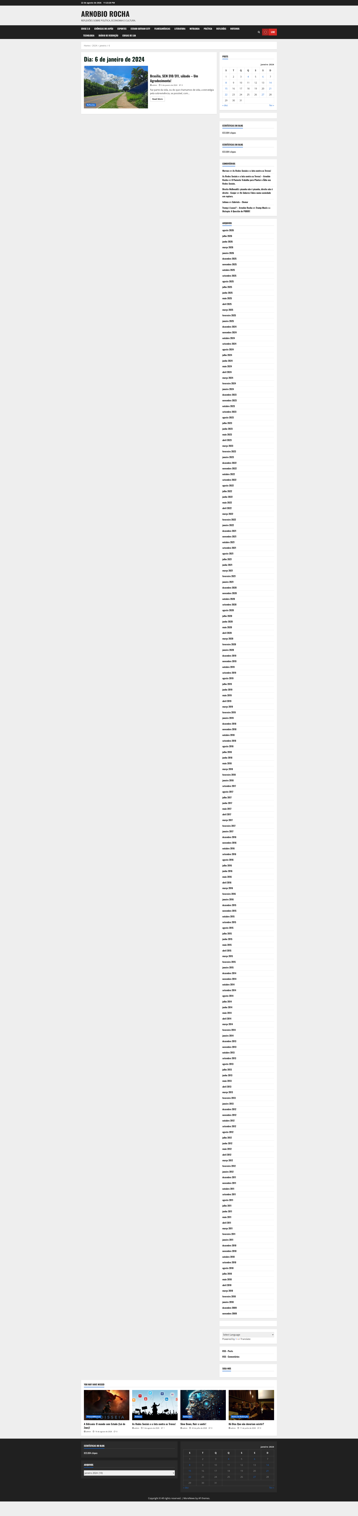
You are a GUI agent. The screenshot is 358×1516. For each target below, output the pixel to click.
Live (273, 32)
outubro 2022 (228, 474)
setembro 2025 (229, 275)
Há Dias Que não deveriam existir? (246, 1424)
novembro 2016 (229, 842)
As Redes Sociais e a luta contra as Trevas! (252, 170)
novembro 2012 (229, 1115)
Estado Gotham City (140, 28)
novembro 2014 (229, 979)
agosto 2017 (227, 791)
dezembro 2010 (229, 1245)
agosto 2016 (228, 859)
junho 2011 (227, 1211)
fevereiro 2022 (229, 519)
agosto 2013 (227, 1064)
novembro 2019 (229, 661)
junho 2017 (227, 803)
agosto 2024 (228, 349)
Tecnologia (88, 35)
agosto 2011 (227, 1200)
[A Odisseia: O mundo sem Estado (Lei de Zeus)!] (106, 1405)
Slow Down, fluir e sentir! (193, 1424)
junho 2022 (227, 496)
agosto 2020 (228, 610)
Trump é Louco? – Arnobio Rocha (237, 207)
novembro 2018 (229, 729)
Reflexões (221, 28)
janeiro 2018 (228, 780)
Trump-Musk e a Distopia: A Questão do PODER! (246, 209)
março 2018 (227, 769)
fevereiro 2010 (229, 1296)
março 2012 (227, 1160)
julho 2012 (227, 1137)
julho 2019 (227, 684)
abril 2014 (226, 1018)
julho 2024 (227, 355)
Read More (158, 99)
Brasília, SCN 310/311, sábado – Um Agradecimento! (116, 87)
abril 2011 (226, 1222)
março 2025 (227, 309)
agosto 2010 (228, 1268)
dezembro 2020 (229, 587)
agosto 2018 (227, 746)
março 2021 (227, 570)
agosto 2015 (227, 927)
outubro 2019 (228, 667)
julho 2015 (227, 933)
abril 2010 (226, 1285)
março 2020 (227, 638)
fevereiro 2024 (229, 383)
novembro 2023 (229, 400)
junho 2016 (227, 871)
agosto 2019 (228, 678)
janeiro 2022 (228, 525)
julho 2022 (227, 491)
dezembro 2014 (229, 973)
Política (208, 28)
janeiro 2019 (228, 718)
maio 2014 (227, 1012)
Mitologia (195, 28)
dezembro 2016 (229, 837)
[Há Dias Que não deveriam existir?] (251, 1405)
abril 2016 (226, 882)
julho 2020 (227, 616)
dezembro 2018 (229, 723)
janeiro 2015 (228, 967)
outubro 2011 (228, 1188)
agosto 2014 (227, 995)
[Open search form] (259, 32)
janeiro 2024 (228, 389)
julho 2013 (227, 1069)
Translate (245, 1339)
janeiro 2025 (228, 321)
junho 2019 (227, 689)
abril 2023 (227, 440)
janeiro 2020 (228, 650)
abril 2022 (227, 508)
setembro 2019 (229, 672)
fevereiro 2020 (229, 644)
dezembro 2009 (229, 1307)
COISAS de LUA (129, 35)
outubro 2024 (228, 338)
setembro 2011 (229, 1194)
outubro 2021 (228, 542)
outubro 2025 (228, 270)
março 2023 (227, 445)
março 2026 (227, 247)
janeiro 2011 (227, 1239)
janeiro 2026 (228, 253)
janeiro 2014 (228, 1035)
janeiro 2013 (228, 1103)
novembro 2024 (229, 332)
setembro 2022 (229, 479)
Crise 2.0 (85, 28)
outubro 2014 (228, 984)
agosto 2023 (228, 417)
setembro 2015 (229, 922)
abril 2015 (226, 950)
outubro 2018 (228, 735)
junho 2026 (227, 241)
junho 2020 (227, 621)
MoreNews (189, 1498)
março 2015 (227, 956)
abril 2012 (226, 1154)
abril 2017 (226, 814)
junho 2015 (227, 939)
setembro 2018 (229, 740)
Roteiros (234, 28)
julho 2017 (227, 797)
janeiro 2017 (227, 831)
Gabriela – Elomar (240, 202)
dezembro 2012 (229, 1109)
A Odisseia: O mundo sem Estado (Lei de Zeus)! (104, 1425)
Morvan (225, 170)
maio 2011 (226, 1217)
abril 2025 (227, 304)
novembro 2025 (229, 264)
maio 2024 (227, 366)
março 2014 (227, 1024)
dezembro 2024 (229, 326)
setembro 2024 (229, 343)
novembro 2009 (229, 1313)
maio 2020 (227, 627)
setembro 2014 (229, 990)
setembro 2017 (229, 786)
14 (270, 82)
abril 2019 (226, 701)
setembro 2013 (229, 1058)
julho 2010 (227, 1273)
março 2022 (227, 513)
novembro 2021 (229, 536)
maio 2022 (227, 502)
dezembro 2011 (229, 1177)
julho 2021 (227, 559)
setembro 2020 (229, 604)
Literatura (179, 28)
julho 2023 (227, 423)
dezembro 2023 (229, 394)
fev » (271, 105)
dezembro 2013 (229, 1041)
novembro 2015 (229, 910)
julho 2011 (226, 1205)
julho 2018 (227, 752)
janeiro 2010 (228, 1302)
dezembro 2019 (229, 655)
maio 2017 (226, 808)
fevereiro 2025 (229, 315)
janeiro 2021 (228, 582)
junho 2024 (227, 360)
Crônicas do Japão (103, 28)
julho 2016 (227, 865)
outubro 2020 (228, 599)
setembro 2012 (229, 1126)
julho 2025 (227, 287)
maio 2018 (227, 763)
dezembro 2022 (229, 462)
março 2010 (227, 1290)
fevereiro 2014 (229, 1030)
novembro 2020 (229, 593)
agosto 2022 (228, 485)
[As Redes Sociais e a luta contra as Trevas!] (155, 1405)
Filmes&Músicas (162, 28)
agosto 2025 (228, 281)
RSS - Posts (227, 1351)
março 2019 (227, 706)
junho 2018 (227, 757)
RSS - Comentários (230, 1356)
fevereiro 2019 (229, 712)
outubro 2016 (228, 848)
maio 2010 (227, 1279)
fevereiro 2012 (229, 1166)
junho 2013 (227, 1075)
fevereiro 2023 (229, 451)
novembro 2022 (229, 468)
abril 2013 (226, 1086)
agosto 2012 (227, 1132)
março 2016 (227, 888)
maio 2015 (227, 944)
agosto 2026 (228, 230)
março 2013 (227, 1092)
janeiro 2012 (228, 1171)
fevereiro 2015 (229, 961)
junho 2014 (227, 1007)
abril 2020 (227, 633)
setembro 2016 (229, 854)
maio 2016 (227, 876)
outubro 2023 (228, 406)
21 (270, 88)
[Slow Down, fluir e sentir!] (203, 1405)
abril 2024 (227, 372)
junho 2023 (227, 428)
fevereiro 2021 (229, 576)
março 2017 (227, 820)
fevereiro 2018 (229, 774)
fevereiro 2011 (228, 1234)
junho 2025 (227, 292)
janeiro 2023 (228, 457)
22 (226, 94)
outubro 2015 (228, 916)
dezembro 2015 (229, 905)
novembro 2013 (229, 1047)
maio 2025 (227, 298)
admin (154, 85)
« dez (225, 105)
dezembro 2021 (229, 531)
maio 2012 (227, 1149)
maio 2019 (227, 695)
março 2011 (227, 1228)
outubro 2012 (228, 1120)
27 (263, 94)
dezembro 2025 (229, 258)
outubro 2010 (228, 1256)
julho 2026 (227, 236)
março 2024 (227, 377)
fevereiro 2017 (228, 825)
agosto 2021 (227, 553)
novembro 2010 (229, 1251)
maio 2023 (227, 434)
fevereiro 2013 (229, 1098)
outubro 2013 (228, 1052)
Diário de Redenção (108, 35)
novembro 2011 (229, 1183)
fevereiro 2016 (229, 893)
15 (226, 88)
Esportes (121, 28)
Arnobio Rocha (105, 13)
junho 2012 (227, 1143)
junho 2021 (227, 564)
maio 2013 (227, 1081)
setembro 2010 (229, 1262)
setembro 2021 (229, 547)
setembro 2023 (229, 411)
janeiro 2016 (228, 899)
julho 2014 (227, 1001)
